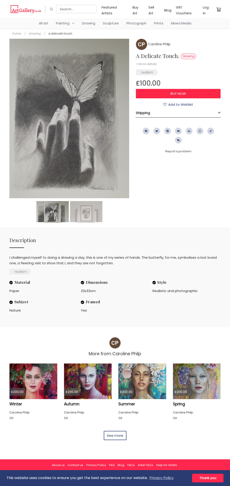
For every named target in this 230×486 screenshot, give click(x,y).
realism (147, 72)
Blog (167, 10)
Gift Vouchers (184, 10)
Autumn (72, 404)
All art (43, 23)
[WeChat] (178, 140)
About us (58, 465)
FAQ (112, 465)
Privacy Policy (96, 465)
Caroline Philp (158, 44)
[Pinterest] (167, 131)
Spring (179, 404)
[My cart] (218, 9)
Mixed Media (181, 23)
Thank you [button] (207, 478)
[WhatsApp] (200, 131)
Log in (206, 10)
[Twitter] (157, 131)
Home (16, 33)
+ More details (146, 64)
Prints (158, 23)
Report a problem (178, 151)
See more (115, 435)
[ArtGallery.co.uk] (26, 9)
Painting (64, 23)
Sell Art (151, 10)
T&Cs (131, 465)
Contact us (75, 465)
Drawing (88, 23)
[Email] (178, 131)
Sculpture (111, 23)
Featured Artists (109, 10)
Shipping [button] (143, 112)
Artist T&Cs (145, 465)
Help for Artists (166, 465)
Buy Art (135, 10)
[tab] (178, 112)
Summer (126, 404)
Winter (15, 404)
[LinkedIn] (189, 131)
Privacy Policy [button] (161, 477)
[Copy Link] (211, 131)
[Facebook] (146, 131)
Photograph (136, 23)
